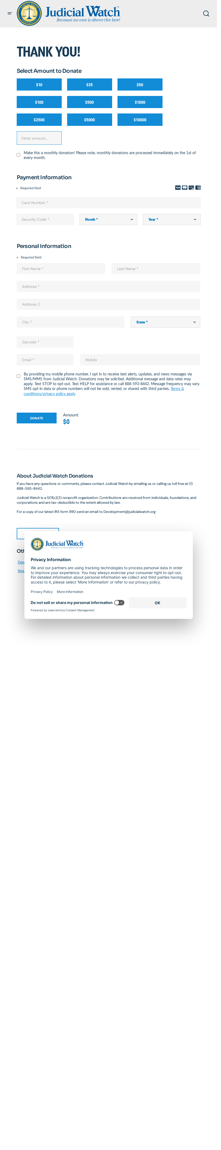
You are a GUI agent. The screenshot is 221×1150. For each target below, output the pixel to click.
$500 (89, 102)
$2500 (39, 119)
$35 (89, 84)
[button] (9, 13)
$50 (140, 84)
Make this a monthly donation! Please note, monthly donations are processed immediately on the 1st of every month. (110, 155)
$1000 (140, 102)
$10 (39, 84)
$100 (39, 102)
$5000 (89, 119)
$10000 (140, 119)
